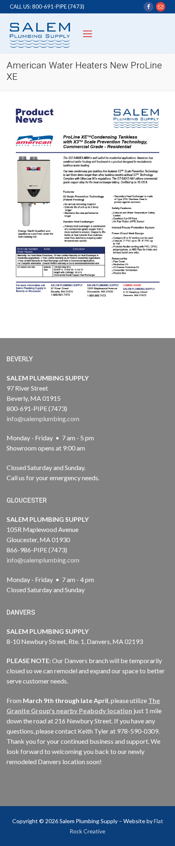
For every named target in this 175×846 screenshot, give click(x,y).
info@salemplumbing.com (43, 418)
